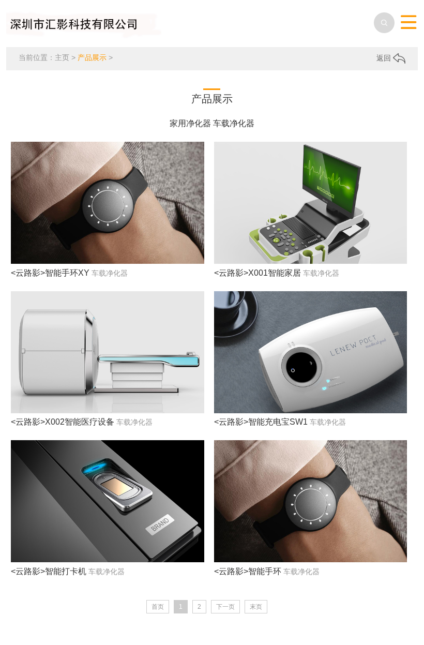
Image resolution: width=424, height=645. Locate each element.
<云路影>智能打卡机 (48, 571)
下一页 (225, 606)
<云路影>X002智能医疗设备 (62, 421)
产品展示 (92, 57)
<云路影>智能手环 (247, 571)
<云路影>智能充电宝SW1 (261, 421)
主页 (62, 57)
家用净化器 (190, 123)
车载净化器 (233, 123)
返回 (384, 58)
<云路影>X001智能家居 (257, 272)
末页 (256, 606)
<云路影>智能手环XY (50, 272)
